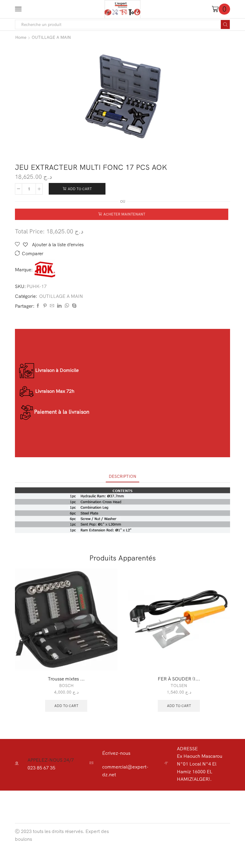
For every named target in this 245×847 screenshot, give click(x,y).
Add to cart (80, 189)
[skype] (73, 306)
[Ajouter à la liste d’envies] (106, 658)
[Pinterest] (45, 306)
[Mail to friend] (52, 306)
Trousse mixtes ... (66, 679)
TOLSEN (179, 685)
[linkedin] (59, 306)
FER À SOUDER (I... (179, 679)
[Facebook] (38, 306)
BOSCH (66, 685)
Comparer (32, 253)
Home (20, 37)
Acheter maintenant (124, 214)
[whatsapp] (67, 306)
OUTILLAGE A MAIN (51, 37)
